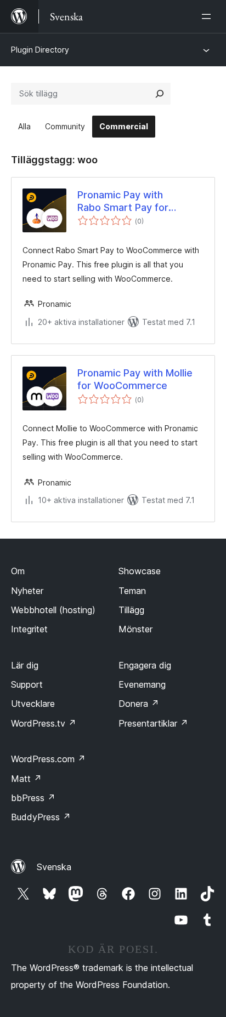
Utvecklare (33, 703)
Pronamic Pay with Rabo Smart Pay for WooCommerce (122, 201)
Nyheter (27, 590)
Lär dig (24, 665)
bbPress (33, 797)
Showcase (139, 570)
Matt (26, 778)
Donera (138, 703)
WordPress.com (48, 758)
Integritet (29, 629)
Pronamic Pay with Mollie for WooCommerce (135, 379)
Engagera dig (144, 665)
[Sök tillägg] (160, 94)
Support (27, 684)
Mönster (135, 629)
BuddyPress (41, 817)
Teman (132, 590)
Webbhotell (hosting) (53, 609)
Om (18, 570)
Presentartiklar (153, 723)
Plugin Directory (40, 49)
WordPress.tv (43, 723)
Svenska (54, 866)
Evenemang (142, 684)
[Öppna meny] (208, 16)
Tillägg (131, 609)
